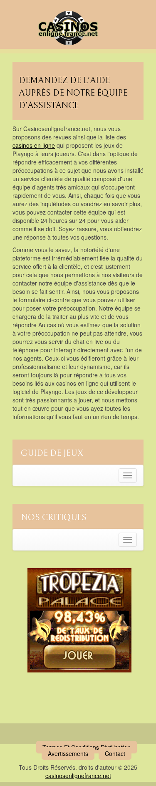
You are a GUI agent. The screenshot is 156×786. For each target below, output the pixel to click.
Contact (115, 753)
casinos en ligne (33, 145)
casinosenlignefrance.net (78, 775)
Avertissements (68, 753)
